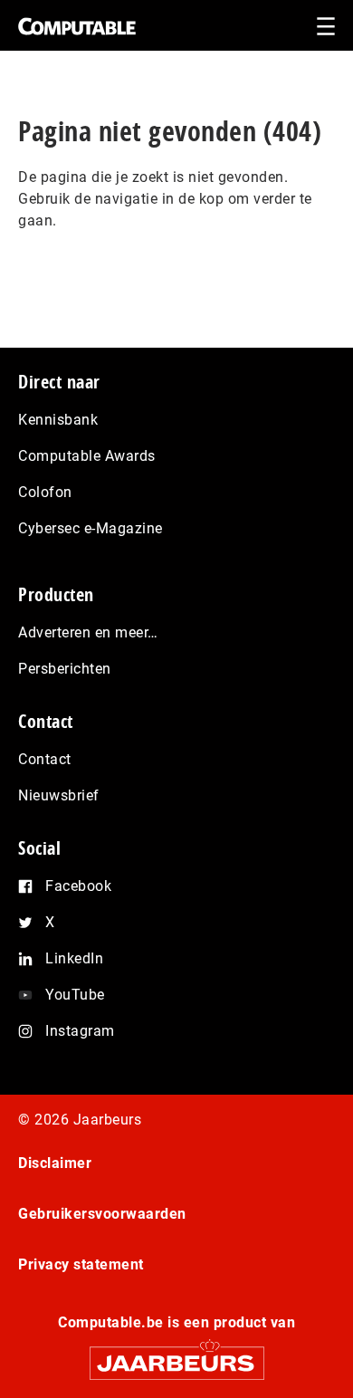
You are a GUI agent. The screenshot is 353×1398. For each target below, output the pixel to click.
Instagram (80, 1030)
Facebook (78, 886)
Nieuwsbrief (59, 795)
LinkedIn (74, 958)
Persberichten (64, 668)
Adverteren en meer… (88, 632)
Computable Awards (87, 455)
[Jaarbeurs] (176, 1355)
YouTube (75, 994)
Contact (45, 759)
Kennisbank (58, 419)
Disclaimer (54, 1163)
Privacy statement (81, 1264)
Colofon (45, 492)
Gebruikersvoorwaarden (102, 1213)
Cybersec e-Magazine (90, 528)
